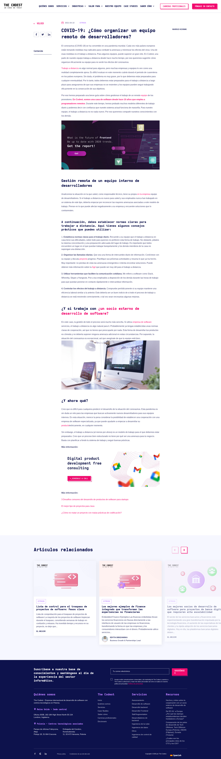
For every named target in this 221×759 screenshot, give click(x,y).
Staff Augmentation (139, 714)
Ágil (94, 267)
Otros (134, 731)
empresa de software (142, 322)
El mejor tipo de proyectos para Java (77, 506)
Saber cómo (103, 714)
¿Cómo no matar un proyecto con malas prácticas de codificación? (91, 513)
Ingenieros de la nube (141, 724)
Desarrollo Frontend (140, 711)
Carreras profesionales (107, 718)
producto (65, 425)
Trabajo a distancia (70, 68)
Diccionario (102, 721)
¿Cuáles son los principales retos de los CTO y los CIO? (175, 740)
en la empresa (143, 194)
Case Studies (103, 711)
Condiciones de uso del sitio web (80, 754)
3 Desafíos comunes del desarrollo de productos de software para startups (94, 499)
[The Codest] (13, 8)
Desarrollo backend (140, 707)
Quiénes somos (104, 704)
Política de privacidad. (135, 684)
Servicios (101, 707)
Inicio (100, 700)
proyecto (83, 259)
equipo (144, 95)
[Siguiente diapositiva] (184, 550)
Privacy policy (61, 754)
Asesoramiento (138, 700)
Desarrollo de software (141, 704)
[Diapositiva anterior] (175, 550)
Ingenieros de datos (140, 727)
